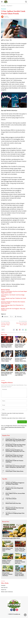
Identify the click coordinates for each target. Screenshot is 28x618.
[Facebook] (11, 610)
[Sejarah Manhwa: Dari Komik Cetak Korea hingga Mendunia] (21, 339)
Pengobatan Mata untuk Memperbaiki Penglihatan (14, 489)
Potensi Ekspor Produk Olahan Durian (14, 471)
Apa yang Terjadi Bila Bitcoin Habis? (21, 323)
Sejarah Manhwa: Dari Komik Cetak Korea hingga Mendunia (12, 295)
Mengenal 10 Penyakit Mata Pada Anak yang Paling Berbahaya (15, 508)
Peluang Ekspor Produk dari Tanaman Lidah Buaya (14, 461)
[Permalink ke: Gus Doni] (2, 16)
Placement (3, 9)
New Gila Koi (4, 587)
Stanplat (3, 585)
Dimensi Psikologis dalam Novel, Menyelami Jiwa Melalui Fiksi (12, 306)
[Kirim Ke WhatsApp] (26, 330)
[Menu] (2, 1)
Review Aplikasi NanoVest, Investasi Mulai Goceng (15, 494)
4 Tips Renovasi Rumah (11, 498)
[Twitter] (14, 610)
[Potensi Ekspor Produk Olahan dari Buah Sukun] (7, 544)
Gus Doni (6, 16)
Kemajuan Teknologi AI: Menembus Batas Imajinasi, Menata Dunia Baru (13, 302)
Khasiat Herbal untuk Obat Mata (13, 503)
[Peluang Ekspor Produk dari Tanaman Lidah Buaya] (7, 568)
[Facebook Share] (14, 330)
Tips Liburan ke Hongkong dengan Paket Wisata (15, 514)
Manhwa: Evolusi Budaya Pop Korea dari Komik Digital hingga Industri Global (14, 292)
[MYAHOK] (6, 1)
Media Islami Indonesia (7, 591)
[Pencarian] (26, 2)
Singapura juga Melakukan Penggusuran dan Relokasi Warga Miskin (15, 483)
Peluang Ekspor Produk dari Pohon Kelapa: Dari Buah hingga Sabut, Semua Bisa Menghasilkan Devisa (16, 445)
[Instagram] (17, 610)
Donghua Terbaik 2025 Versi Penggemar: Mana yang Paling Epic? (13, 309)
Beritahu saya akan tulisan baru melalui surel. (14, 418)
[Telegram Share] (23, 330)
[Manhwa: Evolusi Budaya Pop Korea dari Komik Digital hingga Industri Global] (7, 339)
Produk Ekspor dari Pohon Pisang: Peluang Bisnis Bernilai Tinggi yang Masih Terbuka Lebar (16, 440)
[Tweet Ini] (17, 330)
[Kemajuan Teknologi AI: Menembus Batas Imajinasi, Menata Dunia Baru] (21, 353)
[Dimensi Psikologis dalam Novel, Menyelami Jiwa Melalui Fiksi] (7, 367)
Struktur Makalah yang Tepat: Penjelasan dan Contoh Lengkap (13, 299)
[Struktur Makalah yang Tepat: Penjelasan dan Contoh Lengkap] (7, 353)
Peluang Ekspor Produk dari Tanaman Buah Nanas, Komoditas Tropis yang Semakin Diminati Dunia (14, 456)
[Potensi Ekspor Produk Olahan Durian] (14, 530)
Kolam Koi (3, 589)
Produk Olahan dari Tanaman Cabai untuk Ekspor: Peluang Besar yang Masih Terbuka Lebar (16, 466)
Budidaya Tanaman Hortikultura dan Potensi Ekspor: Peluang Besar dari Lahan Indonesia (15, 450)
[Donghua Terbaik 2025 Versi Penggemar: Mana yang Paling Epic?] (21, 367)
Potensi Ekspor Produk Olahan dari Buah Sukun (7, 549)
